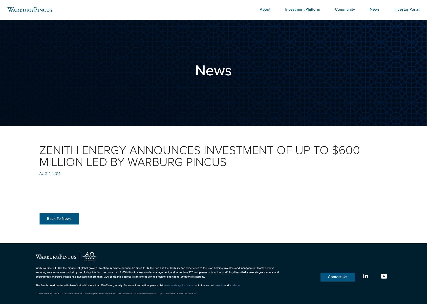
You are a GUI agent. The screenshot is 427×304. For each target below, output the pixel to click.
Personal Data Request (145, 293)
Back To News (59, 219)
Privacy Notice (125, 293)
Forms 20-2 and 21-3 (187, 293)
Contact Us (337, 277)
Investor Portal (407, 9)
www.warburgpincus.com (179, 285)
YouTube (235, 285)
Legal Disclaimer (167, 293)
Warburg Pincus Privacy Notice (100, 293)
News (375, 9)
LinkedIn (218, 285)
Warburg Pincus (29, 10)
